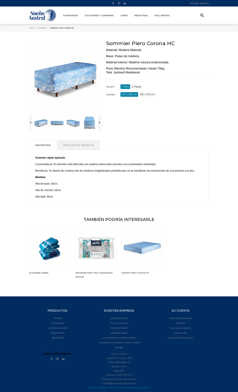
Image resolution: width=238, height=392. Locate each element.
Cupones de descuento (180, 337)
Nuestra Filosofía (119, 328)
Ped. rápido (162, 15)
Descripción (43, 145)
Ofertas (58, 318)
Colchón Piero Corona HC (135, 272)
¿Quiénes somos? (119, 318)
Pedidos (180, 323)
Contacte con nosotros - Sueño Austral (119, 342)
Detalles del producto (78, 145)
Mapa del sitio (57, 332)
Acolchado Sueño (38, 272)
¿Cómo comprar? (119, 323)
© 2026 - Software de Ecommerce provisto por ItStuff (119, 387)
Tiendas (119, 347)
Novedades (57, 323)
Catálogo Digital (119, 332)
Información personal (180, 318)
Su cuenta (180, 310)
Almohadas (57, 337)
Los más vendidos (57, 328)
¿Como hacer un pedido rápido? (119, 337)
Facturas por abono (180, 328)
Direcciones (180, 332)
